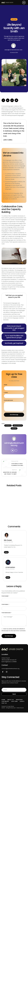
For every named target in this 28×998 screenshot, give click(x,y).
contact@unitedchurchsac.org (10, 668)
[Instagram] (6, 672)
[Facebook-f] (3, 672)
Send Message (14, 414)
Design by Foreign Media (8, 706)
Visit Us (4, 703)
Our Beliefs (5, 701)
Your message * (7, 612)
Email (3, 686)
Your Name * (5, 596)
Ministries (19, 699)
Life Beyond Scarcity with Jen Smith (14, 28)
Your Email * (5, 604)
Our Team (14, 701)
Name (5, 384)
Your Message (8, 400)
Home (3, 699)
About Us (10, 699)
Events (22, 701)
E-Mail (6, 392)
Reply (6, 552)
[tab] (14, 296)
